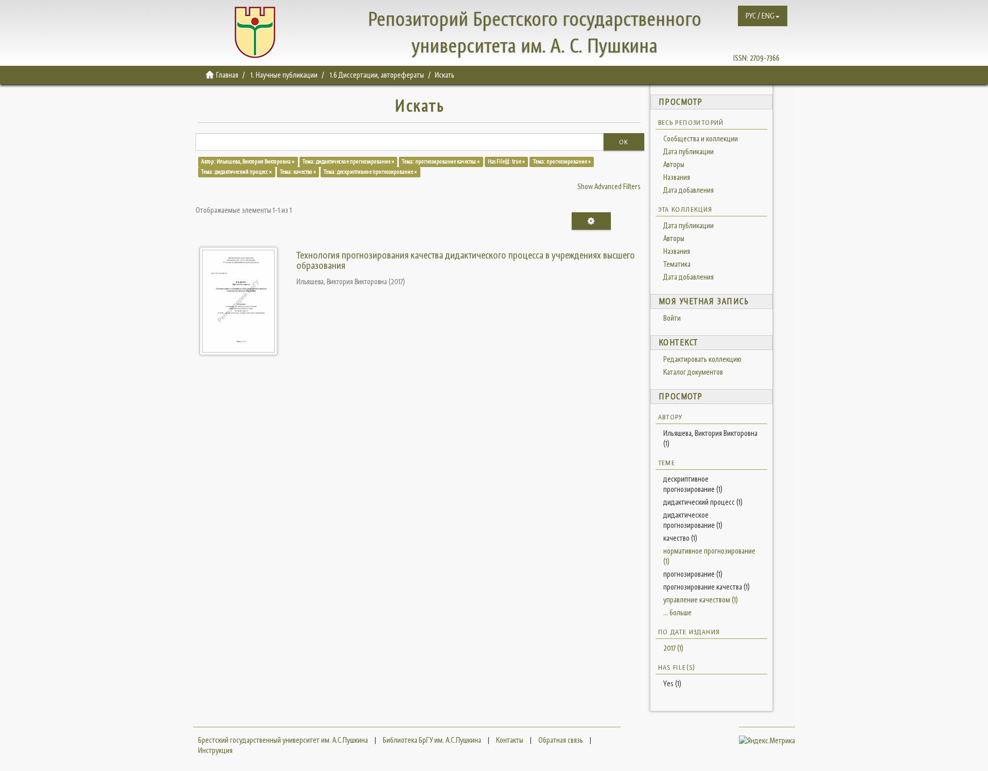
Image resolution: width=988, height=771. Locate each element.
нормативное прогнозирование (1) (709, 556)
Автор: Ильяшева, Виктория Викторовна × (247, 161)
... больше (677, 612)
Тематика (677, 264)
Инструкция (215, 750)
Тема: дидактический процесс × (236, 171)
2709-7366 (765, 58)
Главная (227, 75)
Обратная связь (560, 740)
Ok (623, 141)
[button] (762, 16)
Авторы (673, 164)
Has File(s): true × (506, 161)
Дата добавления (688, 190)
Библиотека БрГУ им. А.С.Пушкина (432, 740)
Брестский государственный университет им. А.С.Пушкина (283, 740)
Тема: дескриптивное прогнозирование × (370, 171)
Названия (676, 177)
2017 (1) (673, 648)
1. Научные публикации (284, 75)
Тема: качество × (298, 171)
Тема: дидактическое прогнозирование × (348, 161)
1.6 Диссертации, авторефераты (377, 75)
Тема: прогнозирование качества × (441, 161)
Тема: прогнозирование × (562, 161)
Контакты (509, 740)
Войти (672, 318)
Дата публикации (688, 151)
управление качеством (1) (700, 599)
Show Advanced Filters (609, 186)
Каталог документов (693, 372)
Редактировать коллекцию (702, 359)
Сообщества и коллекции (700, 138)
